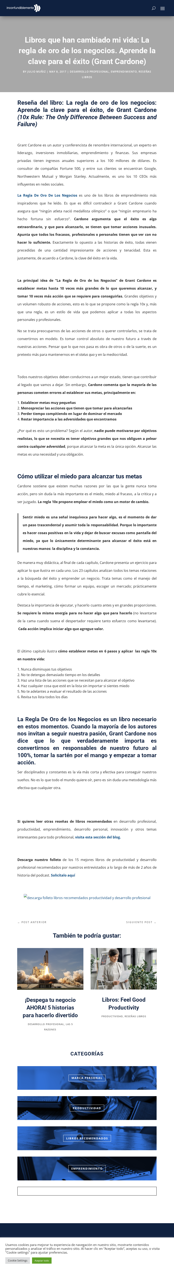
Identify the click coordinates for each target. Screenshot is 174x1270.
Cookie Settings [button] (17, 1260)
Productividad (87, 1108)
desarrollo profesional (89, 71)
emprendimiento (124, 71)
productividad (112, 1016)
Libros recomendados (87, 1138)
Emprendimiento (87, 1168)
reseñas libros (135, 1016)
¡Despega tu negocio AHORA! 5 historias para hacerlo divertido (50, 1008)
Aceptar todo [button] (42, 1260)
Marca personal (87, 1078)
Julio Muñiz (36, 71)
